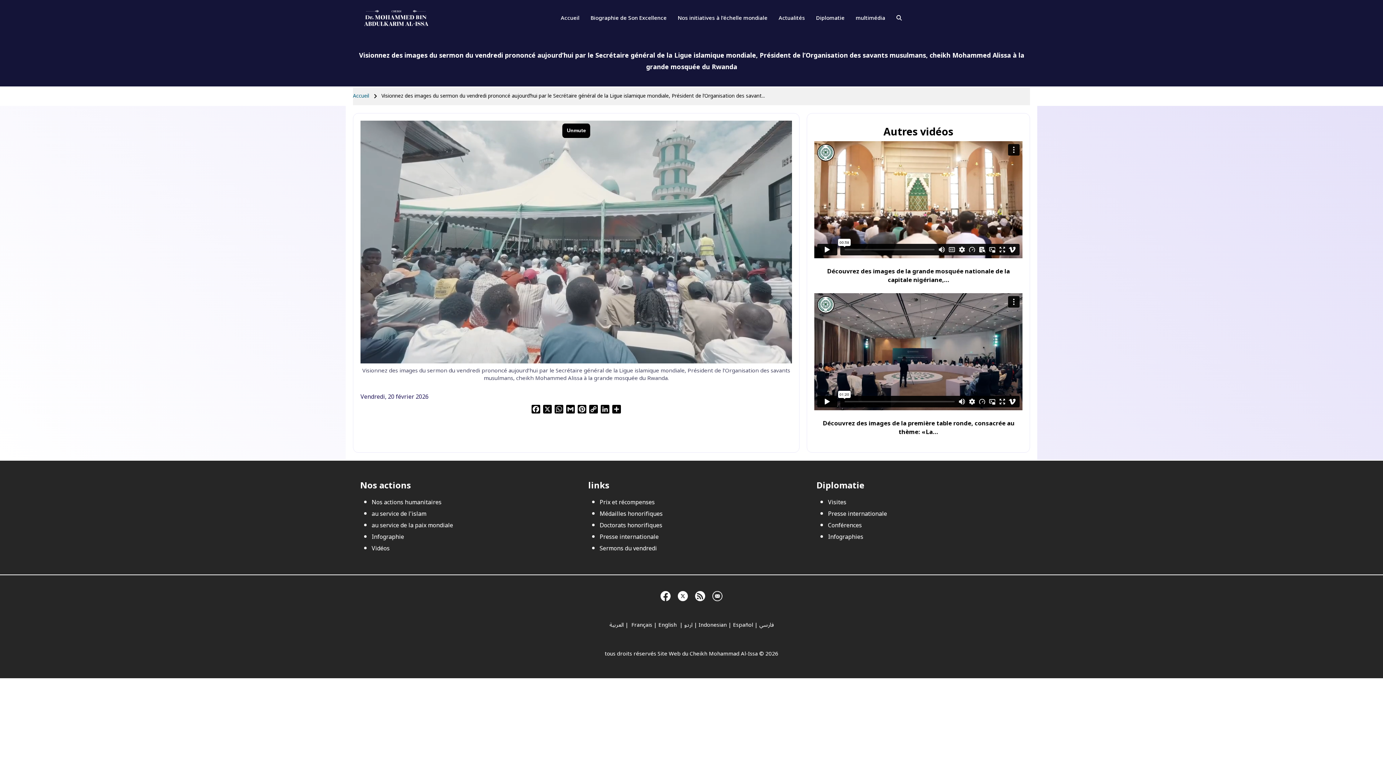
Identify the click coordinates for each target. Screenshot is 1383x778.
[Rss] (700, 595)
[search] (899, 18)
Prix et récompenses (627, 502)
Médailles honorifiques (631, 514)
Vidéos (381, 548)
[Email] (717, 595)
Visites (837, 502)
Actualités (792, 18)
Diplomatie (830, 18)
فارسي (766, 625)
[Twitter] (683, 595)
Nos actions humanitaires (407, 502)
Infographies (845, 537)
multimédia (870, 18)
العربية (616, 625)
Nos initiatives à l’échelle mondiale (722, 18)
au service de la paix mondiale (412, 525)
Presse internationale (629, 537)
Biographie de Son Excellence (629, 18)
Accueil (570, 18)
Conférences (845, 525)
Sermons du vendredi (628, 548)
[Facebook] (665, 595)
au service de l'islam (399, 514)
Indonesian (713, 625)
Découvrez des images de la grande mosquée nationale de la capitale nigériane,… (918, 275)
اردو (688, 625)
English (668, 625)
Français (641, 625)
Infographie (388, 537)
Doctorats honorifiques (631, 525)
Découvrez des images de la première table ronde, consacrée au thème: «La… (919, 427)
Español (743, 625)
